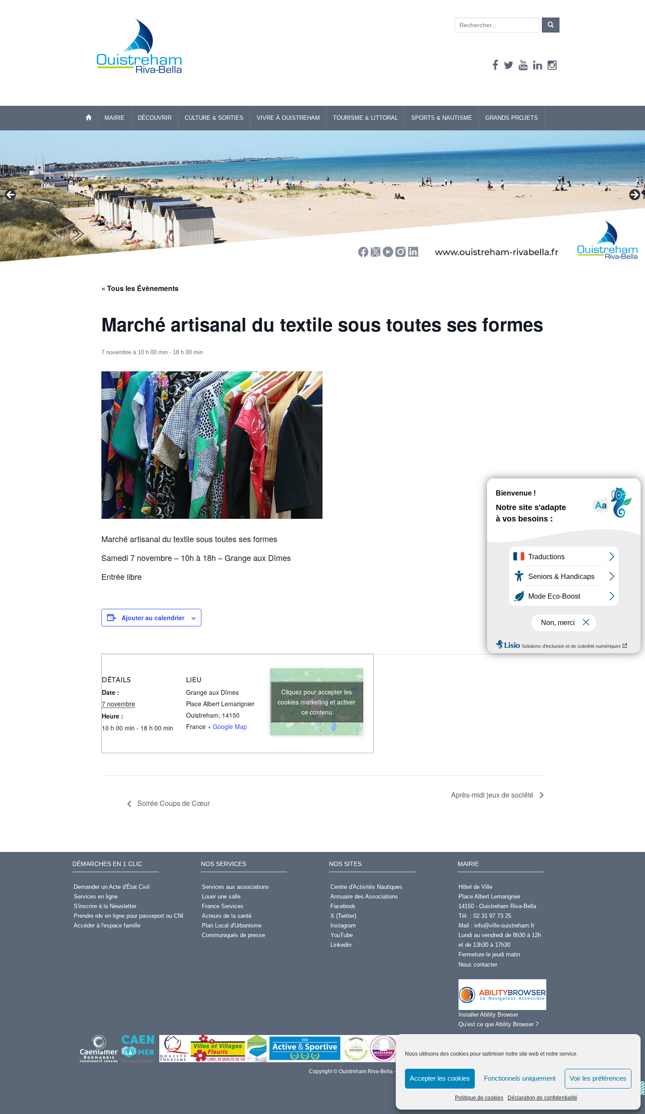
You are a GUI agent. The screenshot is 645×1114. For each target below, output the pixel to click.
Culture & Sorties (214, 118)
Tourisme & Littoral (365, 118)
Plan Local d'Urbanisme (232, 925)
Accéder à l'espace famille (107, 925)
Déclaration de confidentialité (542, 1098)
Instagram (343, 925)
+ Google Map (227, 726)
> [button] (634, 195)
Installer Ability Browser (488, 1014)
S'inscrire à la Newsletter (105, 906)
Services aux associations (235, 887)
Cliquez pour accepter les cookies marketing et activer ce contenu (316, 701)
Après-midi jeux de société (493, 795)
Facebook (342, 906)
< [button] (11, 195)
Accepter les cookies (440, 1078)
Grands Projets (511, 118)
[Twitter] (508, 65)
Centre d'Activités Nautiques (366, 887)
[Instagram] (552, 65)
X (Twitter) (343, 916)
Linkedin (340, 945)
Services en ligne (96, 896)
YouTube (341, 935)
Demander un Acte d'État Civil (112, 887)
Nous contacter (478, 964)
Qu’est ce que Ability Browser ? (498, 1024)
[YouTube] (523, 65)
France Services (223, 906)
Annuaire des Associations (364, 896)
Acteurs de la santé (226, 916)
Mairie (114, 118)
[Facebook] (495, 65)
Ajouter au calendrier (153, 617)
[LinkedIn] (537, 65)
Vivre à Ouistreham (288, 118)
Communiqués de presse (233, 935)
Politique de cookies (479, 1098)
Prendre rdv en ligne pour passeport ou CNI (128, 916)
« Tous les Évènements (140, 288)
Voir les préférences (598, 1078)
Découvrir (155, 118)
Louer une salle (221, 896)
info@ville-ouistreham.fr (504, 925)
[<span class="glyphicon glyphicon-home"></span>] (88, 118)
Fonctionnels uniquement (519, 1078)
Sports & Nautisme (441, 118)
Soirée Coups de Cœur (173, 803)
